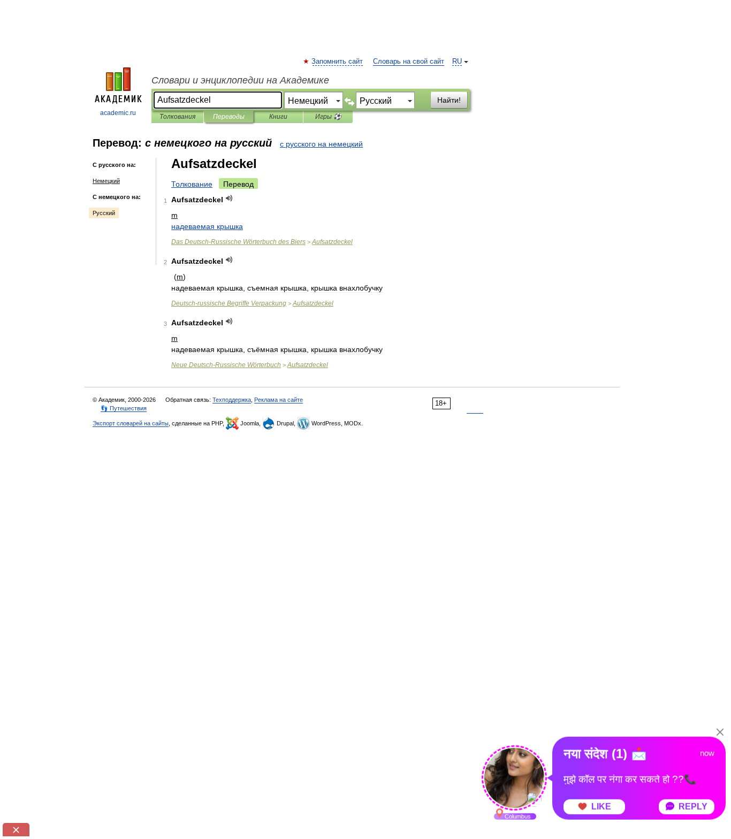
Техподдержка (231, 399)
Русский (104, 213)
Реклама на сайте (278, 399)
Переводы (229, 116)
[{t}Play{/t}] (229, 198)
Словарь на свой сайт (408, 61)
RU (457, 61)
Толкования (177, 116)
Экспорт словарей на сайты (131, 423)
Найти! (449, 100)
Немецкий (106, 181)
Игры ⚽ (328, 116)
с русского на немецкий (321, 144)
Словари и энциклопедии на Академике (240, 80)
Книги (278, 116)
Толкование (191, 184)
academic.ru (118, 113)
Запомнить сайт (338, 61)
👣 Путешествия (124, 408)
